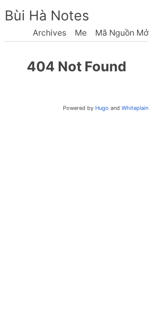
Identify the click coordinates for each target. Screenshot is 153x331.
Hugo (102, 108)
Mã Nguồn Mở (121, 33)
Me (81, 33)
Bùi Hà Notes (47, 15)
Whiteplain (135, 108)
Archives (49, 33)
